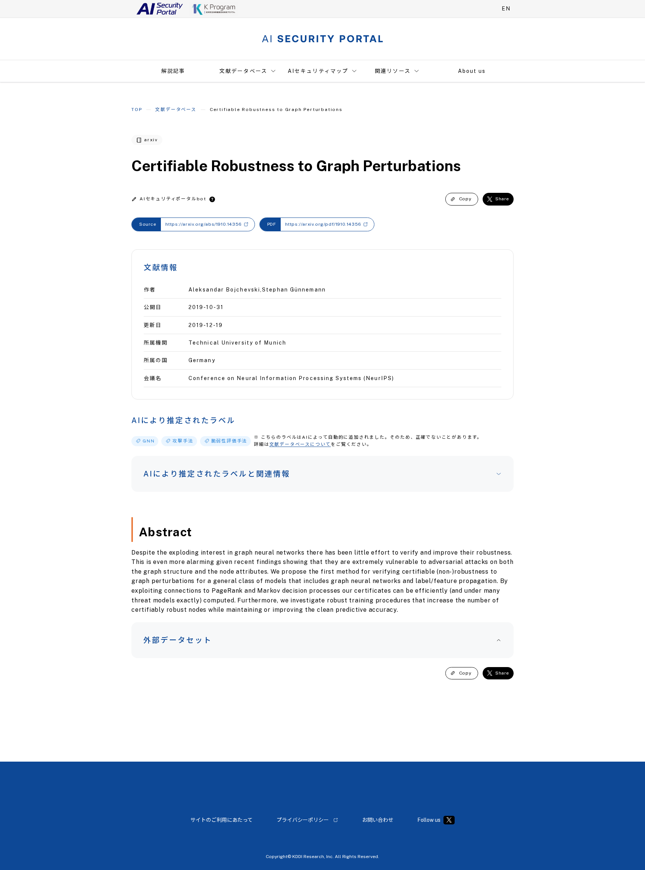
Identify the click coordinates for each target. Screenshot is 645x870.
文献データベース (243, 71)
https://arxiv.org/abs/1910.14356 (203, 224)
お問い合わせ (377, 820)
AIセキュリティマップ (318, 71)
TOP (136, 109)
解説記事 (173, 71)
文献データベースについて (300, 444)
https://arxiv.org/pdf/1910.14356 (323, 224)
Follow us (428, 820)
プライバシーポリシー (303, 820)
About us (472, 71)
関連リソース (393, 71)
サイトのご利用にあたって (221, 820)
